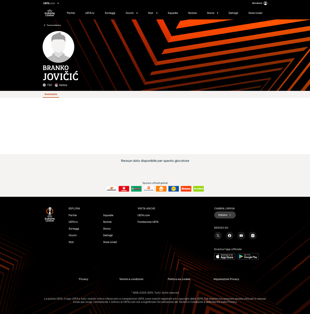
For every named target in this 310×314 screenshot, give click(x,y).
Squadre (108, 215)
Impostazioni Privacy (226, 279)
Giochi (73, 235)
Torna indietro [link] (53, 25)
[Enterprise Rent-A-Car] (136, 189)
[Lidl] (173, 189)
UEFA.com (144, 215)
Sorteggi (74, 228)
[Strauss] (124, 189)
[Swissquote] (149, 189)
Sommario (51, 94)
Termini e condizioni (131, 279)
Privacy (83, 279)
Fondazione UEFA (148, 221)
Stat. (71, 242)
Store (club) (110, 242)
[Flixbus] (198, 189)
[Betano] (186, 189)
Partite (73, 215)
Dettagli (108, 235)
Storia (106, 228)
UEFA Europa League (50, 13)
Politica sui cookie (179, 279)
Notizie (107, 221)
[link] (71, 13)
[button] (132, 13)
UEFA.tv (73, 221)
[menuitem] (72, 13)
